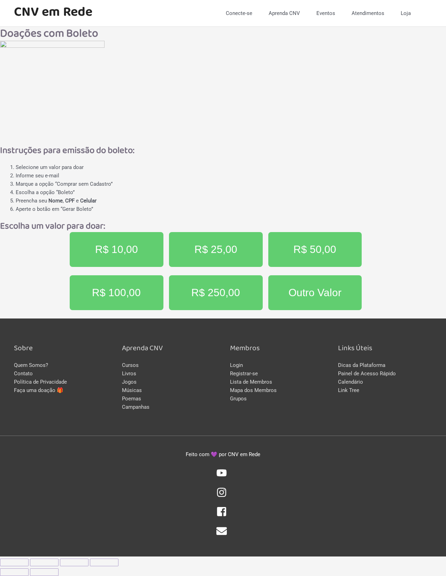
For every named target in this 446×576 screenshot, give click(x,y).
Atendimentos (368, 13)
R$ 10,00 (116, 249)
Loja (406, 13)
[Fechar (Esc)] (14, 562)
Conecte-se (239, 13)
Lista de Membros (251, 382)
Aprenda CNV (284, 13)
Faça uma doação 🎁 (38, 390)
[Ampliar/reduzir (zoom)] (104, 562)
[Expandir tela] (74, 562)
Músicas (132, 390)
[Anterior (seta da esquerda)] (14, 572)
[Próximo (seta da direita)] (44, 572)
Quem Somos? (31, 365)
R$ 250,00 (215, 292)
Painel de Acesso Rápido (367, 373)
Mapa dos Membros (253, 390)
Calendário (350, 382)
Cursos (130, 365)
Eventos (325, 13)
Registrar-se (244, 373)
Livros (129, 373)
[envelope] (223, 534)
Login (236, 365)
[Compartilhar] (44, 562)
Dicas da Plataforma (361, 365)
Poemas (131, 398)
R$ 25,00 (215, 249)
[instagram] (223, 496)
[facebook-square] (223, 515)
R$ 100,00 (116, 292)
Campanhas (135, 407)
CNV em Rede (53, 13)
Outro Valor (315, 292)
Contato (23, 373)
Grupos (238, 398)
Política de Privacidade (40, 382)
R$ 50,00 (314, 249)
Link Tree (348, 390)
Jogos (129, 382)
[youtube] (223, 476)
